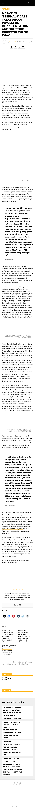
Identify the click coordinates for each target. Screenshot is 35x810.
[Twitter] (15, 605)
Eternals (22, 662)
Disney (15, 662)
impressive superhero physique (12, 529)
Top (26, 664)
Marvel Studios (7, 664)
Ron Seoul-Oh (13, 42)
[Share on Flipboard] (19, 47)
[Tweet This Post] (15, 47)
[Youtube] (20, 605)
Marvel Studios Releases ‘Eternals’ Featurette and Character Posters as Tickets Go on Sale (24, 634)
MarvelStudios (19, 664)
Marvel (28, 662)
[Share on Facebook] (11, 47)
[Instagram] (17, 605)
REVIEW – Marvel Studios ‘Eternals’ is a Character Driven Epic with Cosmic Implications (8, 634)
